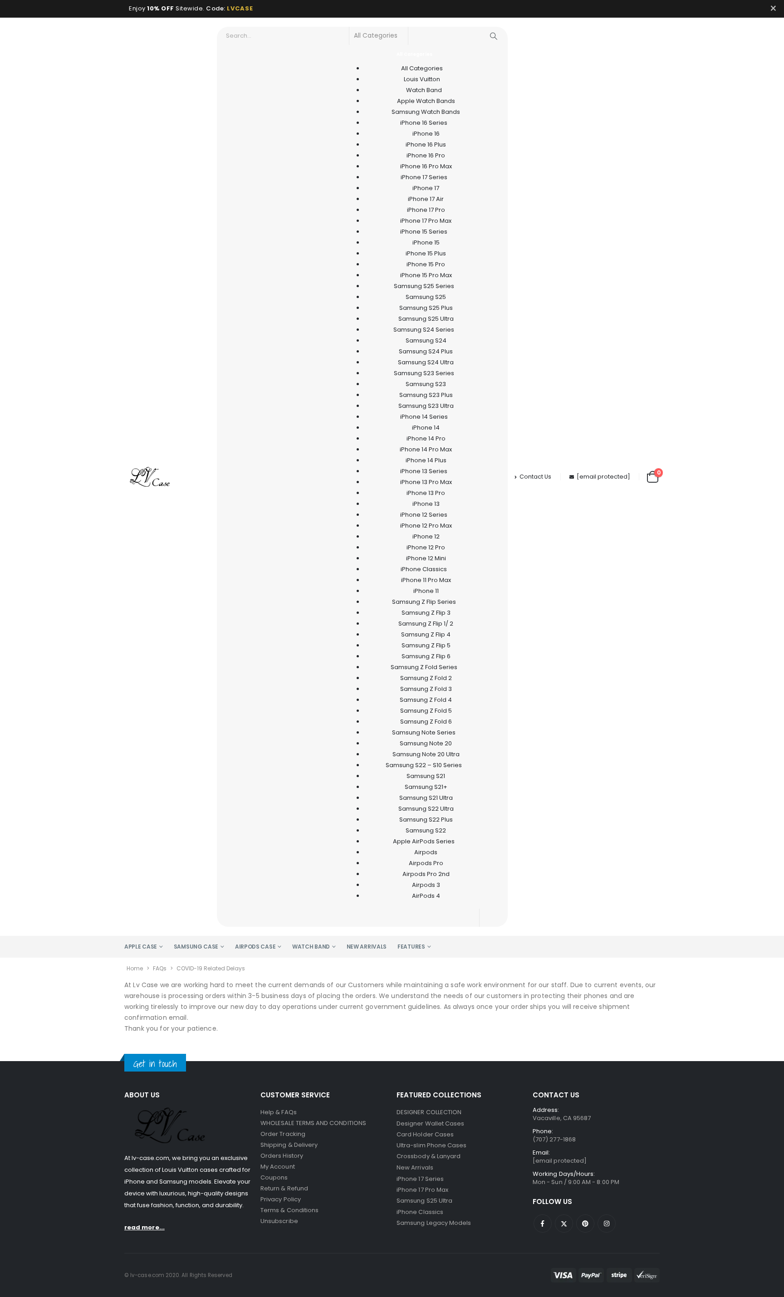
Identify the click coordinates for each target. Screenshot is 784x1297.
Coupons (274, 1177)
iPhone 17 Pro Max (422, 1189)
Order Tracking (282, 1134)
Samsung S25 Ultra (424, 1200)
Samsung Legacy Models (434, 1223)
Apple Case (140, 946)
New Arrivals (367, 946)
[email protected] (603, 476)
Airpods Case (255, 946)
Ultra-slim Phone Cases (431, 1145)
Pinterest (585, 1223)
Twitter (564, 1223)
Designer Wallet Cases (430, 1123)
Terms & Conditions (289, 1210)
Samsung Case (196, 946)
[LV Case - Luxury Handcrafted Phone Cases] (149, 477)
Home (135, 968)
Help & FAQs (278, 1112)
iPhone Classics (420, 1212)
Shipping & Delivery (289, 1144)
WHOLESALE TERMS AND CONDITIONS (313, 1123)
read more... (144, 1227)
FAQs (160, 968)
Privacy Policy (280, 1199)
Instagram (607, 1223)
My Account (277, 1166)
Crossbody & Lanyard (429, 1156)
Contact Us (535, 476)
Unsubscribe (279, 1221)
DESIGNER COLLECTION (429, 1112)
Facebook (543, 1223)
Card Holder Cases (425, 1134)
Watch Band (311, 946)
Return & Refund (284, 1188)
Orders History (281, 1155)
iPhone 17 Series (420, 1179)
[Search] (494, 36)
